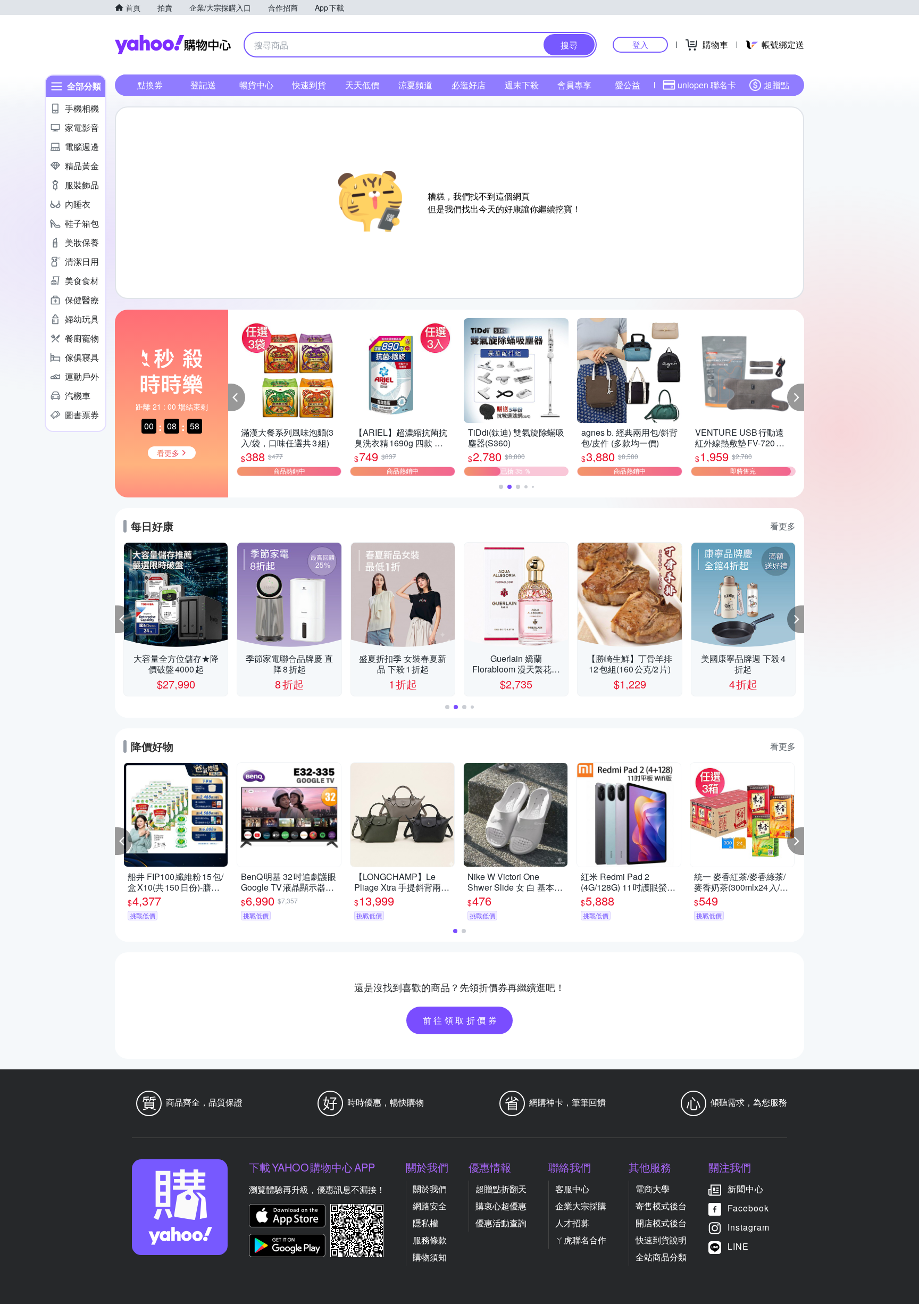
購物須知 (430, 1257)
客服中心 (572, 1189)
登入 (640, 44)
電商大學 (653, 1189)
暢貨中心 (256, 85)
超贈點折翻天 (501, 1189)
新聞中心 (746, 1189)
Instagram (749, 1227)
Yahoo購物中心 (173, 44)
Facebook (748, 1208)
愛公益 (627, 85)
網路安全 (430, 1206)
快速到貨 (309, 85)
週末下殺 (522, 85)
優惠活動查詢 (501, 1223)
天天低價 (362, 85)
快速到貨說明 (661, 1240)
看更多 (783, 526)
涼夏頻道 (415, 85)
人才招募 (572, 1223)
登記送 (203, 85)
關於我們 (430, 1189)
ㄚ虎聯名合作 (580, 1240)
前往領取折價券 (461, 1020)
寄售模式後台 (661, 1206)
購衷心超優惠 (501, 1206)
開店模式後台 (661, 1223)
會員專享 (574, 85)
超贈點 (776, 85)
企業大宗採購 (580, 1206)
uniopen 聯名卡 (707, 85)
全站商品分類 (661, 1257)
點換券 (150, 85)
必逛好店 (469, 85)
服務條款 (430, 1240)
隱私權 (425, 1223)
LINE (738, 1246)
